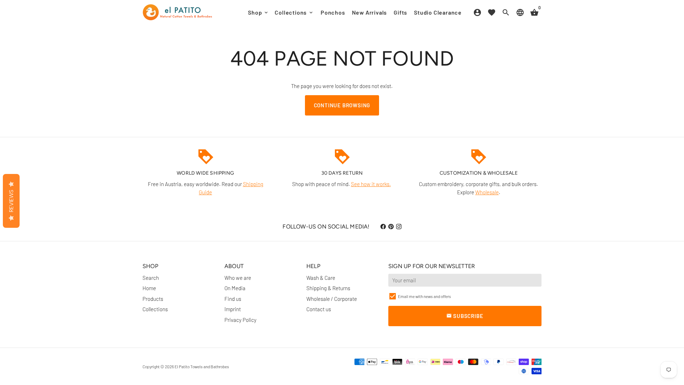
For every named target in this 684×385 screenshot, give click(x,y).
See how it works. (371, 184)
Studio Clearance (438, 12)
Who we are (237, 277)
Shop (258, 12)
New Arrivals (369, 12)
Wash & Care (320, 277)
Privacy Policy (240, 320)
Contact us (318, 309)
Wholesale (487, 192)
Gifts (400, 12)
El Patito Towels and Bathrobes (202, 366)
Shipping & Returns (328, 288)
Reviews (11, 201)
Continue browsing (342, 105)
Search (150, 277)
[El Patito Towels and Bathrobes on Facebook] (383, 226)
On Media (234, 288)
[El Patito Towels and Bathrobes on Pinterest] (391, 226)
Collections (294, 12)
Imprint (232, 309)
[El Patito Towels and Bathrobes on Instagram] (398, 226)
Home (149, 288)
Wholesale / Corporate (331, 299)
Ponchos (333, 12)
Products (152, 299)
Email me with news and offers (424, 296)
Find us (232, 299)
